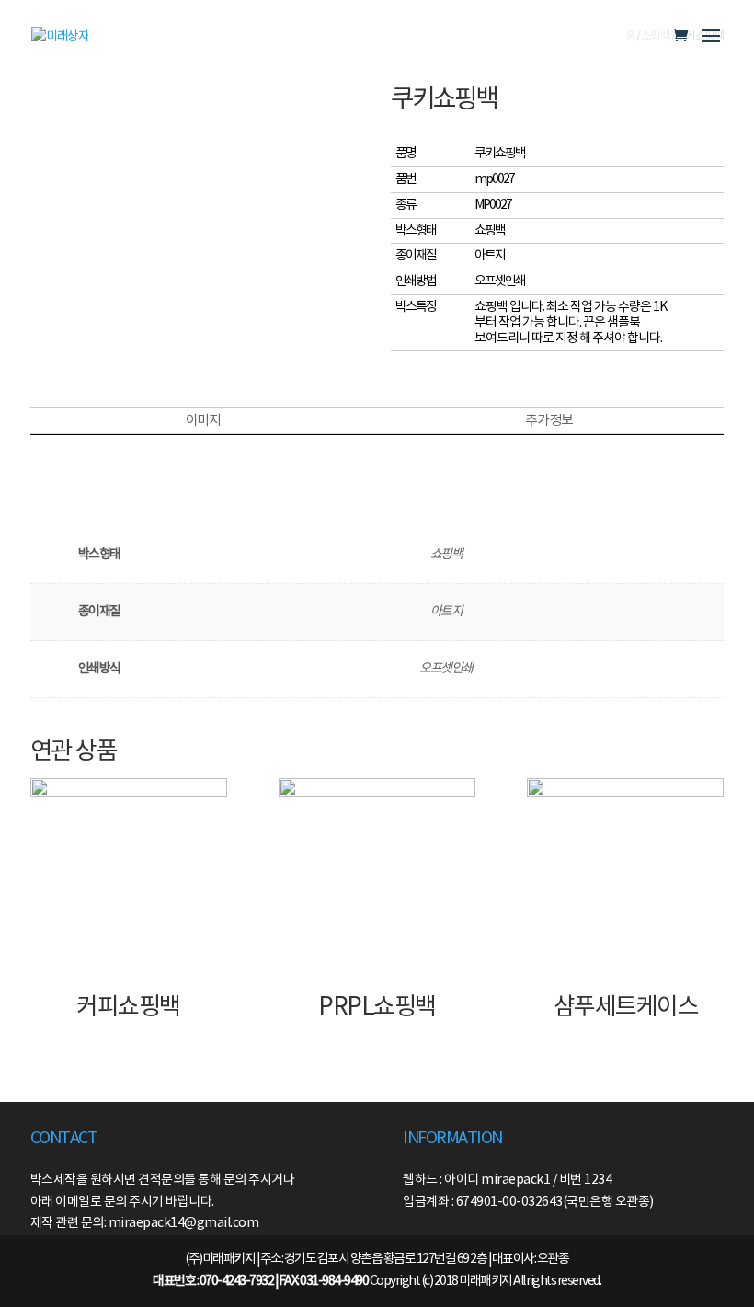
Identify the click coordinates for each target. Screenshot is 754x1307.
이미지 (203, 421)
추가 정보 (549, 421)
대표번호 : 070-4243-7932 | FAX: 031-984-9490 (260, 1281)
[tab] (203, 421)
